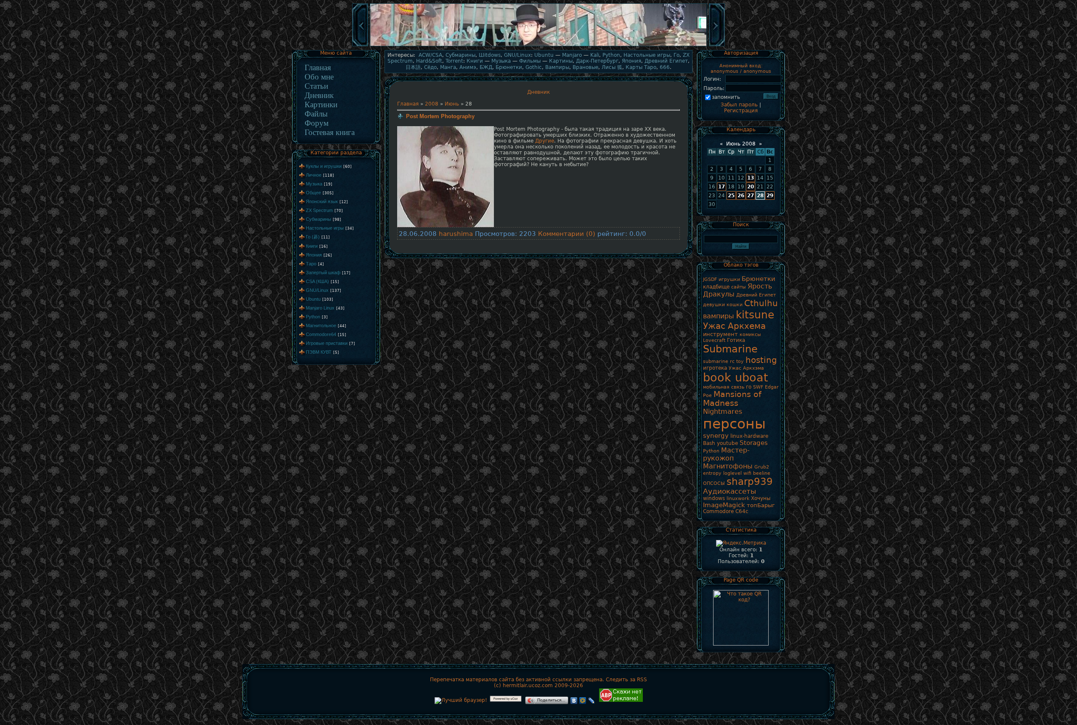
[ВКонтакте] (574, 700)
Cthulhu (761, 303)
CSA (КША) (317, 281)
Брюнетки (509, 67)
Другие (544, 141)
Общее (313, 192)
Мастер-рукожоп (726, 454)
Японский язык (322, 201)
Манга (448, 67)
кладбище (716, 287)
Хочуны (760, 498)
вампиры (718, 316)
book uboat (735, 377)
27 (750, 195)
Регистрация (741, 111)
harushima (456, 233)
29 (770, 195)
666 (665, 67)
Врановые (585, 67)
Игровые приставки (327, 343)
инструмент (720, 334)
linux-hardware (749, 436)
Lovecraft (714, 340)
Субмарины (318, 219)
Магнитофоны (728, 466)
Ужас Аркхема (734, 326)
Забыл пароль (739, 105)
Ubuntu (313, 299)
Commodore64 (321, 334)
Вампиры (557, 67)
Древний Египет (666, 61)
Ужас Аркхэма (746, 368)
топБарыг (761, 505)
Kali (594, 55)
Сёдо (430, 67)
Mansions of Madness (732, 398)
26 (740, 195)
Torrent (454, 61)
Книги (312, 246)
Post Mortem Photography (440, 116)
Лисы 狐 (612, 67)
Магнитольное (321, 325)
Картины (561, 61)
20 (750, 187)
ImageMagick (724, 504)
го (748, 387)
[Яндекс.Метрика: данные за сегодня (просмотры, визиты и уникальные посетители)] (741, 543)
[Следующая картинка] (717, 45)
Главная (317, 67)
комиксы (750, 334)
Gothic (533, 67)
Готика (736, 340)
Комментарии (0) (566, 233)
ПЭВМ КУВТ (319, 352)
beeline (761, 473)
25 (731, 195)
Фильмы (530, 61)
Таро (311, 263)
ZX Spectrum (319, 210)
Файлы (316, 113)
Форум (316, 123)
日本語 (413, 67)
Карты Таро (641, 67)
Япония (314, 254)
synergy (716, 435)
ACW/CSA (430, 55)
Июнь (452, 104)
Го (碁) (313, 236)
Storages (754, 442)
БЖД (486, 67)
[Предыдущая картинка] (360, 45)
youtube (727, 443)
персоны (734, 423)
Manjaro (572, 55)
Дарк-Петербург (597, 61)
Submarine (730, 349)
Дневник (319, 95)
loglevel (732, 473)
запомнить (726, 97)
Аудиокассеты (729, 491)
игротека (715, 368)
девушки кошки (723, 304)
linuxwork (738, 498)
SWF (758, 387)
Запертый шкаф (323, 272)
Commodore (718, 511)
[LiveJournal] (591, 700)
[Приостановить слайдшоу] (538, 45)
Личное (313, 174)
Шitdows (490, 55)
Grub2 (761, 467)
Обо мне (319, 76)
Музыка (314, 183)
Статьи (316, 86)
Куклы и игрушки (324, 166)
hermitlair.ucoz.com (528, 685)
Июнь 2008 (741, 144)
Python (313, 316)
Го (676, 55)
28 (760, 195)
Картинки (321, 104)
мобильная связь (723, 387)
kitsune (755, 314)
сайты (738, 287)
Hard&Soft (429, 61)
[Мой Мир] (582, 700)
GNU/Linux (317, 290)
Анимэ (467, 67)
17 (721, 187)
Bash (709, 443)
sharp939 (750, 481)
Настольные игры (325, 227)
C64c (741, 511)
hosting (761, 360)
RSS (642, 680)
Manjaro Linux (320, 307)
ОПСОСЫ (714, 483)
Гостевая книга (329, 132)
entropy (712, 473)
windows (714, 498)
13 (750, 178)
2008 (431, 104)
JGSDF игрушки (721, 279)
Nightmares (722, 411)
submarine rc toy (723, 361)
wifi (747, 473)
